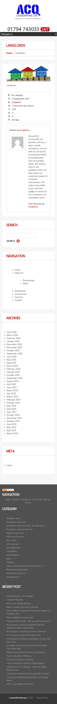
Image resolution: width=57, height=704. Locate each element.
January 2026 (13, 341)
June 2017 (12, 412)
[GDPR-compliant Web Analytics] (8, 489)
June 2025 (12, 356)
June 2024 (12, 387)
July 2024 (11, 384)
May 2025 (11, 359)
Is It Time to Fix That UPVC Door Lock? (24, 635)
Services (19, 297)
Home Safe (11, 540)
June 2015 (12, 424)
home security (13, 544)
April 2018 (11, 409)
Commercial (20, 294)
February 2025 (13, 369)
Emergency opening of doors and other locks (25, 526)
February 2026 (13, 338)
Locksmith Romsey (17, 698)
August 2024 (13, 381)
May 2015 (11, 427)
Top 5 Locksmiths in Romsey (19, 656)
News (9, 559)
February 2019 (13, 399)
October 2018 (13, 402)
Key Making (12, 551)
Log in (9, 465)
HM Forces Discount (15, 537)
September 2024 (14, 378)
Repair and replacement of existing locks (24, 566)
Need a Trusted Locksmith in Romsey (23, 607)
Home (9, 53)
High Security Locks (15, 533)
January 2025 (13, 372)
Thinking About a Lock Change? (20, 596)
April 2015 (11, 430)
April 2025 (11, 363)
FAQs (25, 283)
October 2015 (13, 421)
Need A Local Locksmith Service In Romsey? (26, 652)
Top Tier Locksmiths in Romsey (20, 660)
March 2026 (12, 335)
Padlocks (10, 562)
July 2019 (11, 393)
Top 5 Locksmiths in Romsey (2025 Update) (25, 663)
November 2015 (14, 418)
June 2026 (12, 332)
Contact (18, 300)
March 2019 (12, 396)
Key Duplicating (13, 548)
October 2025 (13, 350)
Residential (20, 291)
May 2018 (11, 406)
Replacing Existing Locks (17, 570)
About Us (19, 273)
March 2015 (12, 433)
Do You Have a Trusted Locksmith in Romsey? (26, 631)
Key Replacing (13, 555)
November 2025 (14, 347)
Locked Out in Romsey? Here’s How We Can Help (28, 674)
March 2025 (12, 366)
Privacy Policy (42, 698)
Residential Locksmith (16, 573)
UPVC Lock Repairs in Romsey (20, 684)
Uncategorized (13, 577)
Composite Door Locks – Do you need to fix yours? (28, 621)
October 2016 (13, 415)
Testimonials (28, 280)
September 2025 (14, 353)
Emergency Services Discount (19, 529)
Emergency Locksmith (16, 522)
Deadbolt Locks (13, 518)
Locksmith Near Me (15, 600)
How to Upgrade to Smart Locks (20, 617)
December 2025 (14, 344)
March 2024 (12, 390)
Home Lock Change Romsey (19, 603)
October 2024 (13, 375)
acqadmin (16, 102)
